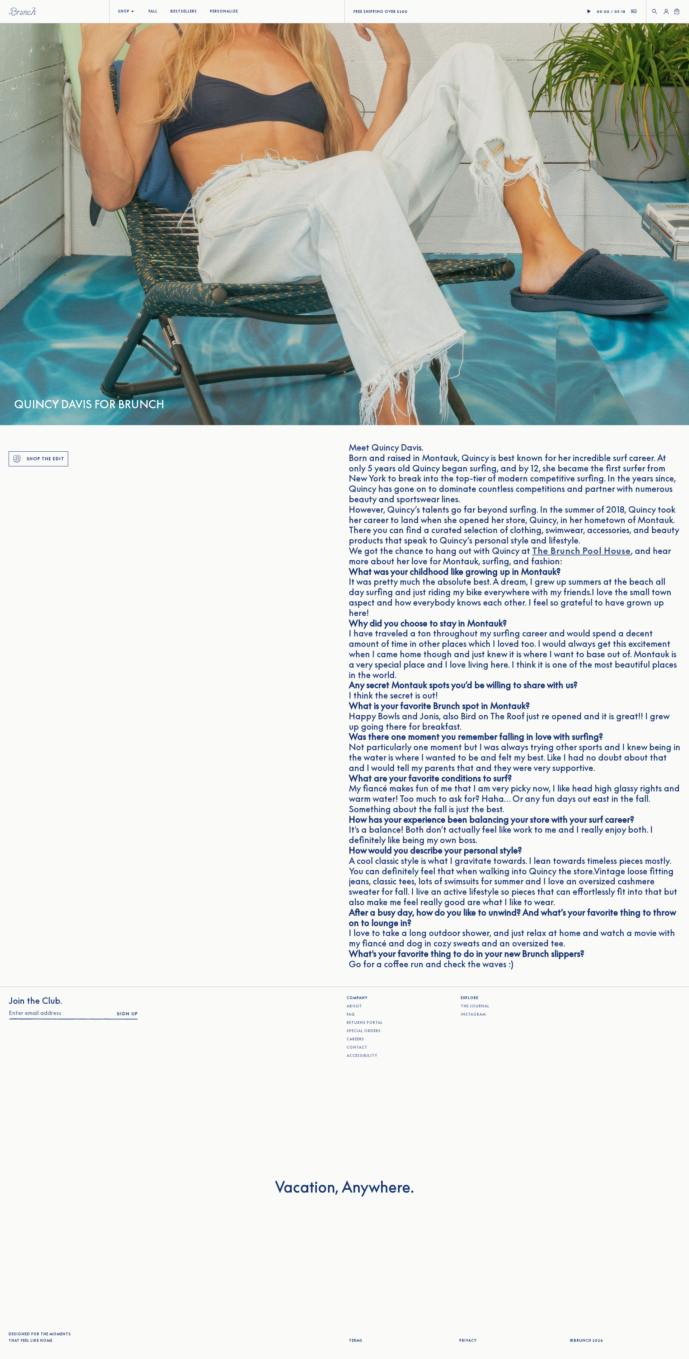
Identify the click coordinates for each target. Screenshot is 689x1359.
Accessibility (362, 1055)
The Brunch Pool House (581, 550)
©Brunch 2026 (586, 1340)
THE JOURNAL (475, 1006)
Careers (355, 1039)
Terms (355, 1340)
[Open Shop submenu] (133, 11)
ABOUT (354, 1006)
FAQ (351, 1014)
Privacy (468, 1340)
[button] (654, 11)
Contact (357, 1047)
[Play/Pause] (588, 11)
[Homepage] (22, 11)
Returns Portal (365, 1022)
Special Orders (364, 1031)
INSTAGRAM (473, 1014)
